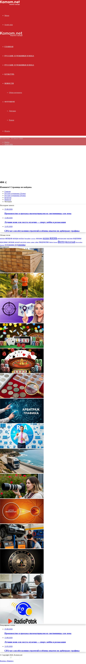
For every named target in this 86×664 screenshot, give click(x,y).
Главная (7, 191)
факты (51, 242)
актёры (21, 238)
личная (11, 242)
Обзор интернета (15, 92)
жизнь (53, 238)
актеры (15, 238)
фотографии (79, 242)
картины (77, 238)
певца (28, 242)
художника (20, 244)
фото (61, 241)
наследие (23, 242)
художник (9, 244)
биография (27, 238)
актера (2, 238)
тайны (36, 242)
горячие (33, 238)
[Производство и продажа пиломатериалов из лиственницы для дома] (22, 272)
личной (17, 242)
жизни (46, 238)
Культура (9, 74)
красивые (4, 242)
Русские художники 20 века (19, 65)
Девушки (12, 111)
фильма (55, 242)
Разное (11, 120)
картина (70, 238)
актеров (8, 238)
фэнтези (2, 245)
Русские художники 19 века (19, 56)
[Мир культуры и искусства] (10, 4)
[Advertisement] (43, 162)
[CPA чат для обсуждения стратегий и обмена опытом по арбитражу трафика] (22, 322)
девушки (39, 238)
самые (33, 242)
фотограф (70, 242)
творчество (44, 242)
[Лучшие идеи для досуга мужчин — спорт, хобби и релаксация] (22, 297)
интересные (62, 238)
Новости (9, 83)
